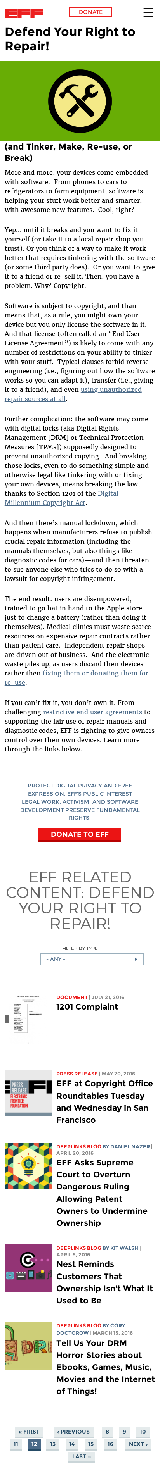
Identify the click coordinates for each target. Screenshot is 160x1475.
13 (53, 1444)
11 (16, 1444)
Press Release (77, 1074)
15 (91, 1444)
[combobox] (92, 959)
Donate (91, 12)
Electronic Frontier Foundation (26, 13)
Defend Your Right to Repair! (87, 907)
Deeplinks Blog (78, 1146)
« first (29, 1431)
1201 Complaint (87, 1006)
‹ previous (73, 1431)
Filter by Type (80, 948)
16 (110, 1444)
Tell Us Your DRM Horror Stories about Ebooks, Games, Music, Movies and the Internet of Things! (105, 1367)
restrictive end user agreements (92, 712)
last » (81, 1456)
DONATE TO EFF (80, 834)
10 (143, 1431)
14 (72, 1444)
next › (138, 1444)
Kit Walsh (124, 1248)
